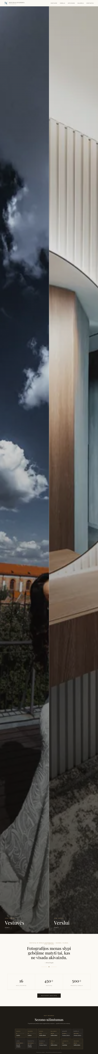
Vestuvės (54, 3)
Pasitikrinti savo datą (49, 995)
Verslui (62, 3)
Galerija (81, 3)
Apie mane (71, 3)
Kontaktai (90, 3)
